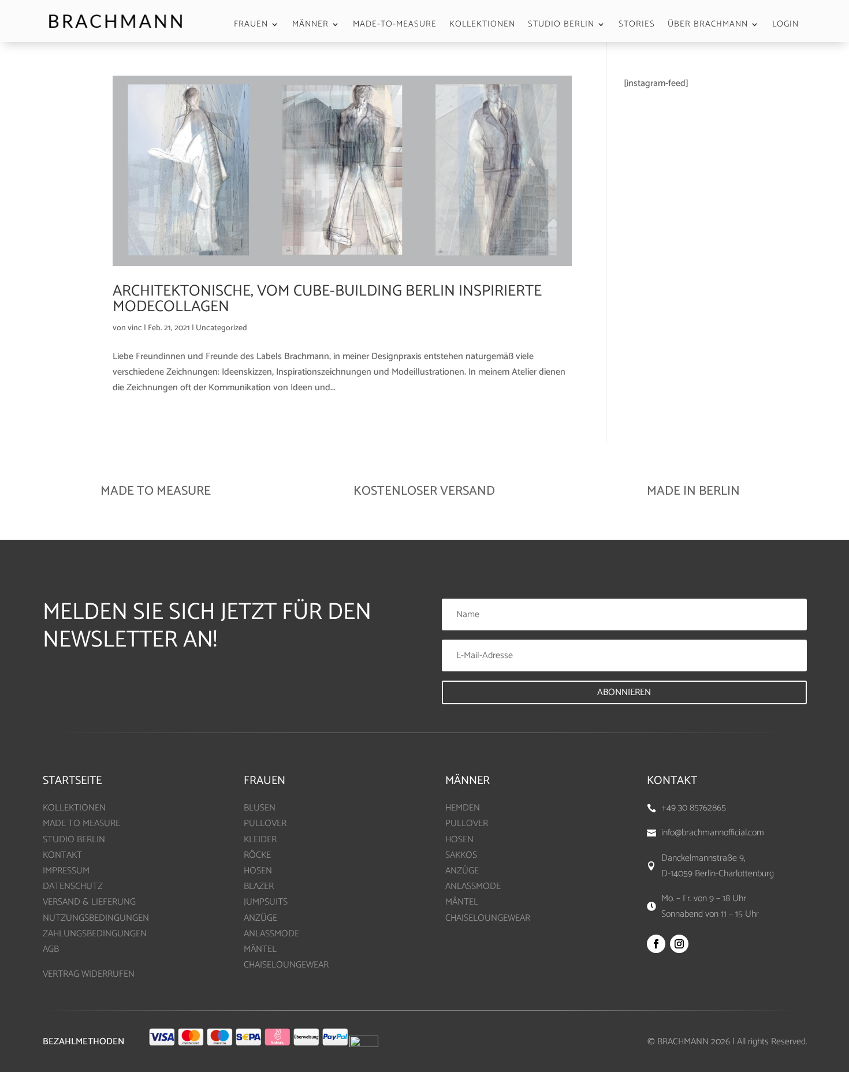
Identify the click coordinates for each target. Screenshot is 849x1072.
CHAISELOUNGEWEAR (286, 965)
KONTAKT (62, 855)
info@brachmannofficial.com (712, 833)
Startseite (72, 780)
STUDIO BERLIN (561, 25)
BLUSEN (259, 808)
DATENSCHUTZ (73, 886)
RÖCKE (257, 855)
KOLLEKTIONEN (482, 25)
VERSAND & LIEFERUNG (89, 902)
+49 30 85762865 (693, 808)
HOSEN (258, 871)
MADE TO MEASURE (81, 823)
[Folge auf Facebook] (656, 944)
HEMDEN (462, 808)
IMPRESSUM (66, 871)
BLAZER (259, 886)
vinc (135, 328)
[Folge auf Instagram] (679, 944)
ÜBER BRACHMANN (708, 25)
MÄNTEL (260, 949)
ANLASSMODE (271, 934)
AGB (51, 949)
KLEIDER (260, 839)
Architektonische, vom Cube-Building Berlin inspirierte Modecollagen (327, 299)
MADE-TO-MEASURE (395, 25)
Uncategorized (221, 328)
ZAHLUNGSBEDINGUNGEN (95, 934)
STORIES (637, 25)
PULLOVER (265, 823)
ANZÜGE (260, 918)
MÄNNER (310, 25)
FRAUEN (251, 25)
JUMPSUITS (266, 902)
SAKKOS (461, 855)
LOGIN (785, 25)
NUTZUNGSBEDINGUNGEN (96, 918)
